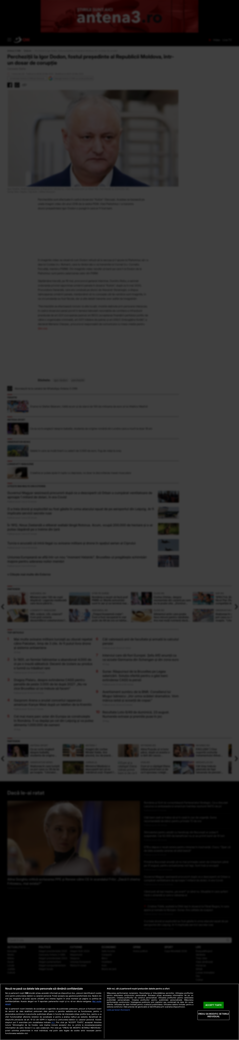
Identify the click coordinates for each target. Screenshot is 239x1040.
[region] (119, 1012)
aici (53, 1022)
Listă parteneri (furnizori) (118, 1010)
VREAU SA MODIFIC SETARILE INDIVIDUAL (213, 1015)
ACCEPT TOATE (213, 1005)
